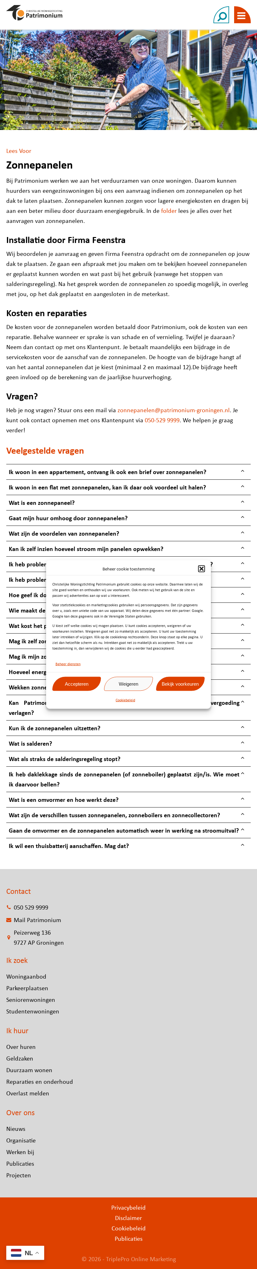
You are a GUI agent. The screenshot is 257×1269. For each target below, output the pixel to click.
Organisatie (21, 1140)
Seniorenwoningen (30, 999)
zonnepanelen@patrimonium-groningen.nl (174, 410)
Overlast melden (27, 1093)
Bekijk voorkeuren (180, 683)
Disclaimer (128, 1217)
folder (169, 210)
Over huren (21, 1046)
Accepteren (76, 683)
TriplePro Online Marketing (141, 1259)
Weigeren (128, 683)
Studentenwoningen (32, 1011)
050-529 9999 (162, 420)
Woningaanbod (26, 976)
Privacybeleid (128, 1207)
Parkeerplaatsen (27, 988)
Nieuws (15, 1128)
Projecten (18, 1175)
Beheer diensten (68, 664)
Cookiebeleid (125, 700)
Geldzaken (19, 1058)
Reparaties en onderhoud (39, 1081)
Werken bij (20, 1152)
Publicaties (20, 1163)
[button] (201, 569)
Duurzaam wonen (29, 1070)
